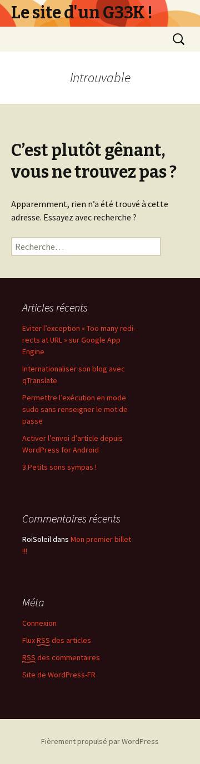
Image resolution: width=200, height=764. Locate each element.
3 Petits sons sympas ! (59, 467)
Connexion (39, 623)
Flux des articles (56, 640)
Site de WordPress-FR (59, 675)
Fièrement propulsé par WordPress (100, 741)
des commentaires (61, 657)
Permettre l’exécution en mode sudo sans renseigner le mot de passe (75, 409)
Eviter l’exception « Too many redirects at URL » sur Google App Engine (79, 339)
